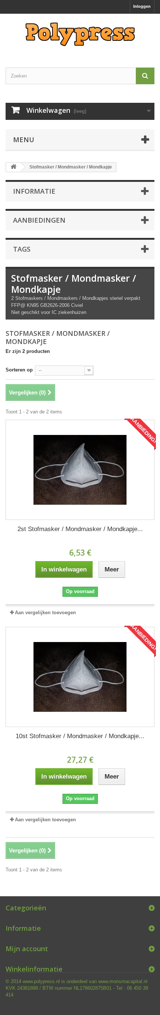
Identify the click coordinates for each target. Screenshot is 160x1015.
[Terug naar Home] (13, 167)
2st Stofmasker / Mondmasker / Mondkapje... (80, 529)
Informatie (34, 191)
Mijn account (27, 948)
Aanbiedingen (39, 220)
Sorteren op (19, 370)
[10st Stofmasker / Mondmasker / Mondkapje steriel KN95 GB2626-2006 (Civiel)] (80, 677)
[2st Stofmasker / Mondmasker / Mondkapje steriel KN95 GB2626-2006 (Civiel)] (80, 469)
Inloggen (142, 6)
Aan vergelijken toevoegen (45, 612)
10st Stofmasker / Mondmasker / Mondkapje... (80, 736)
